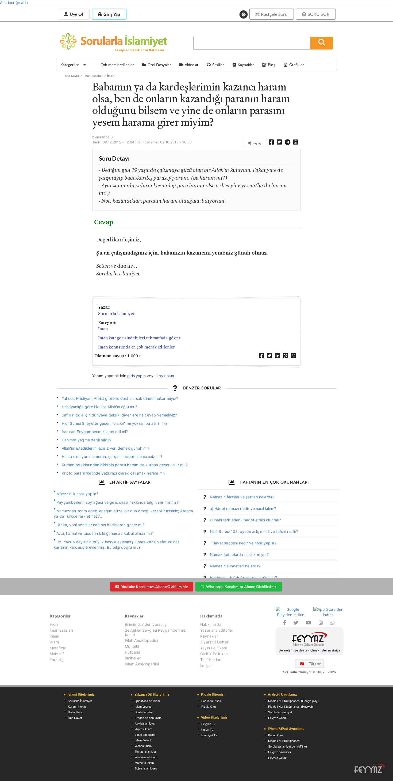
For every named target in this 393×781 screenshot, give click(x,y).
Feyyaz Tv (208, 724)
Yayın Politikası (213, 648)
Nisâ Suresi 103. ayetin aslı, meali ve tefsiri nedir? (254, 531)
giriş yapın (136, 375)
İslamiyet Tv (209, 735)
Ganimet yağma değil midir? (87, 440)
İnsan (54, 636)
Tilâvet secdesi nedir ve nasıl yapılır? (243, 543)
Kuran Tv (207, 729)
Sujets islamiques (146, 768)
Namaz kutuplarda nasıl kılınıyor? (239, 554)
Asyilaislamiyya (145, 723)
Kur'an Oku (275, 735)
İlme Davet (75, 717)
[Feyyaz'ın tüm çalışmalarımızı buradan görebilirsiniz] (369, 768)
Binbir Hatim (75, 712)
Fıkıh (54, 624)
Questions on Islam (147, 701)
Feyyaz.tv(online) (279, 752)
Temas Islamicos (146, 751)
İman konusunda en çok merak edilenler (136, 347)
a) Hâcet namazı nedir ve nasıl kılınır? (243, 508)
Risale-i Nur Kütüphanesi (284, 740)
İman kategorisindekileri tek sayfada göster (139, 337)
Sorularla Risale (211, 701)
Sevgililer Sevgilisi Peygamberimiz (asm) (155, 632)
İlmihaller (133, 658)
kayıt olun (165, 375)
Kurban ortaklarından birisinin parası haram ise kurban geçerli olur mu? (125, 464)
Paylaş (256, 143)
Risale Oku (208, 706)
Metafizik (58, 648)
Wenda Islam (143, 746)
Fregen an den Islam (148, 717)
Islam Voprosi (143, 706)
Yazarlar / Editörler (216, 630)
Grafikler (296, 64)
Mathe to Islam (144, 762)
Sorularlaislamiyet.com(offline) (287, 746)
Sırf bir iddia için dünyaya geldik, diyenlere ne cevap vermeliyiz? (119, 415)
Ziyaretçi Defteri (214, 642)
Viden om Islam (145, 734)
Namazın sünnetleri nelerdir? (235, 566)
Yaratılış (57, 659)
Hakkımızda (210, 624)
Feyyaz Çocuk (277, 717)
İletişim (206, 665)
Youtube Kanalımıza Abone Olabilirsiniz (154, 586)
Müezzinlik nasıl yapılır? (77, 493)
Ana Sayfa (72, 76)
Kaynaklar (209, 636)
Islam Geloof (143, 740)
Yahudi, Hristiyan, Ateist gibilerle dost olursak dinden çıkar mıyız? (120, 398)
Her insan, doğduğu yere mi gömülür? (243, 577)
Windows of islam (146, 757)
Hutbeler (132, 652)
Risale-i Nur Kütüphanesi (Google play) (293, 701)
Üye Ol (75, 14)
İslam (54, 642)
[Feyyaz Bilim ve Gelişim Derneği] (309, 640)
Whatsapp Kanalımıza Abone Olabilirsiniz (241, 586)
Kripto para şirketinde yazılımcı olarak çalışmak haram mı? (113, 473)
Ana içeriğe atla (14, 2)
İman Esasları (93, 76)
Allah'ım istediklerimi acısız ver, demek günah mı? (105, 448)
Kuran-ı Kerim (77, 706)
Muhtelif (57, 653)
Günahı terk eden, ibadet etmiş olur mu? (245, 520)
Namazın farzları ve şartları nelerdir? (242, 497)
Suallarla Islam (144, 712)
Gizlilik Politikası (214, 653)
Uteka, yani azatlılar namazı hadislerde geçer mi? (100, 524)
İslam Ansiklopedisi (142, 664)
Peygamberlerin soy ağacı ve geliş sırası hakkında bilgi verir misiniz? (117, 502)
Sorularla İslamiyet (116, 313)
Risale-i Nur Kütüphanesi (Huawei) (290, 706)
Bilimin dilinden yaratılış (145, 624)
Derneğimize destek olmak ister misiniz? (309, 650)
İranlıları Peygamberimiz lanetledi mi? (95, 431)
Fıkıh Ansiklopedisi (141, 640)
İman (110, 76)
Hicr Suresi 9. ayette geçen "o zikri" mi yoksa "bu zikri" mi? (115, 423)
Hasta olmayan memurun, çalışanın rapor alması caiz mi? (112, 456)
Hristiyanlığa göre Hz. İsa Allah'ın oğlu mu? (99, 406)
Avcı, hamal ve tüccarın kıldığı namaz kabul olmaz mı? (104, 533)
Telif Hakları (210, 659)
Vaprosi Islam (143, 729)
